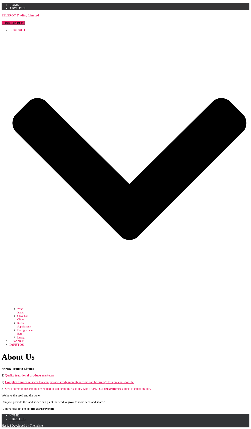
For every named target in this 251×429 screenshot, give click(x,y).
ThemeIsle (36, 425)
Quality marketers (29, 375)
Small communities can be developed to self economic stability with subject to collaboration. (78, 388)
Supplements (24, 326)
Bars (19, 333)
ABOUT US (17, 8)
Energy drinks (25, 330)
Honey (21, 337)
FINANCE (16, 341)
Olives (20, 319)
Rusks (20, 323)
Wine (20, 308)
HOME (14, 4)
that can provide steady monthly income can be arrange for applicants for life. (69, 382)
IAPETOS (16, 344)
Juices (20, 312)
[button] (129, 305)
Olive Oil (22, 316)
